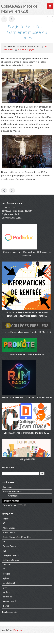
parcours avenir (9, 601)
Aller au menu (26, 2)
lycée (5, 588)
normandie (7, 597)
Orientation (13, 496)
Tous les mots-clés (9, 612)
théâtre (6, 606)
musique (6, 592)
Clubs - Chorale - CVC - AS (14, 506)
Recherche (8, 468)
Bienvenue (7, 487)
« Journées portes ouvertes (4, 19)
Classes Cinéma (9, 546)
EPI (4, 569)
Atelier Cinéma (9, 528)
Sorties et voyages (26, 50)
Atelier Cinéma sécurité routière (17, 537)
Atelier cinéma (9, 533)
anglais (5, 519)
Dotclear (17, 630)
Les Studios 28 (9, 583)
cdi (4, 542)
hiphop (6, 579)
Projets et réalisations (12, 492)
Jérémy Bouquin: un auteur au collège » (12, 19)
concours (7, 565)
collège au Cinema (11, 556)
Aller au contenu (17, 2)
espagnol (6, 574)
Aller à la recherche (36, 2)
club (4, 551)
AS (4, 523)
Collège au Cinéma (11, 560)
